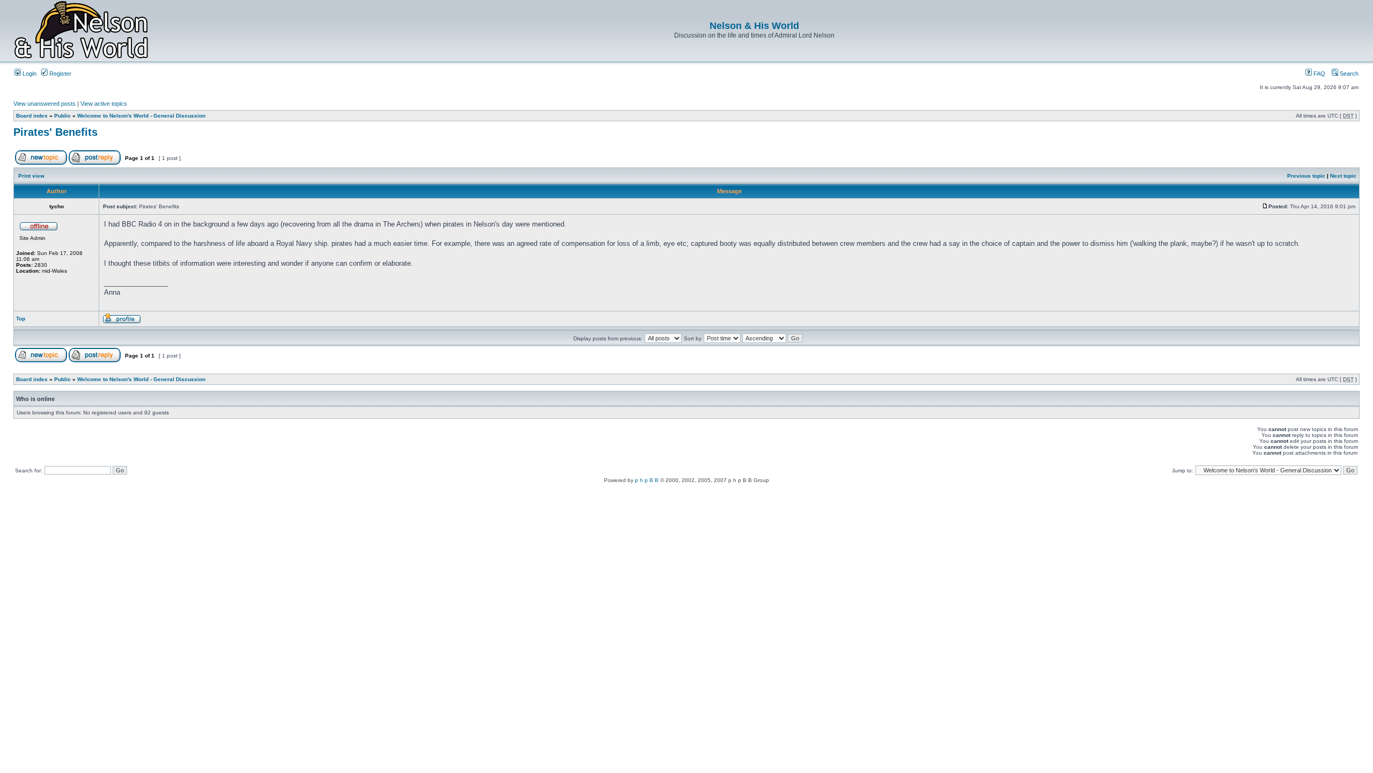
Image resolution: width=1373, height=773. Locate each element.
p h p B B (647, 480)
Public (62, 116)
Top (20, 319)
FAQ (1318, 73)
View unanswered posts (44, 103)
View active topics (103, 103)
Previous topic (1306, 176)
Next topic (1343, 176)
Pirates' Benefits (55, 132)
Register (59, 73)
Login (28, 73)
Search (1348, 73)
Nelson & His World (754, 25)
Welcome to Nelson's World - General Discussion (141, 116)
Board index (32, 116)
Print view (31, 176)
